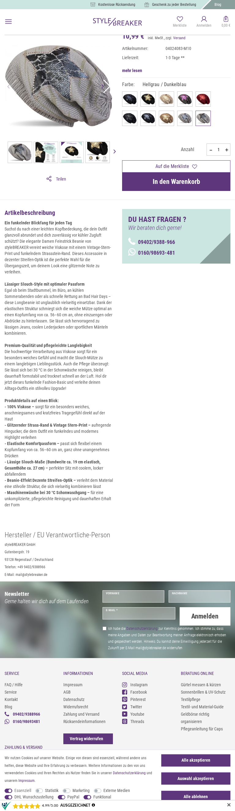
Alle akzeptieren (195, 760)
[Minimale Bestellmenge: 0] (210, 150)
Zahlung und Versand (81, 714)
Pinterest (138, 699)
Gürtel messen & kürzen (201, 684)
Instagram (139, 684)
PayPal (73, 796)
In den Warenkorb (176, 181)
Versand (179, 38)
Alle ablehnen (196, 796)
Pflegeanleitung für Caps (202, 728)
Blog (217, 4)
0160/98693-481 (156, 252)
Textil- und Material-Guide (202, 706)
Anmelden (204, 616)
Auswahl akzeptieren (195, 778)
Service (11, 692)
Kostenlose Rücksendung (116, 4)
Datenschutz (73, 699)
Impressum (73, 684)
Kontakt (11, 699)
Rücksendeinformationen (84, 721)
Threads (137, 721)
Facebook (138, 692)
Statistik (51, 790)
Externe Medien (116, 790)
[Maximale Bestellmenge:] (226, 150)
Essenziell (22, 790)
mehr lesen (132, 70)
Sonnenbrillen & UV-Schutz (203, 692)
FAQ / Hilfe (14, 684)
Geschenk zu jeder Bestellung (174, 4)
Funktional (102, 796)
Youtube (137, 714)
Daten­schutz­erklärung (129, 773)
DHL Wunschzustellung (34, 796)
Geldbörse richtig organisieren (195, 718)
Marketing (81, 790)
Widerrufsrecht (75, 706)
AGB (67, 692)
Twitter (136, 706)
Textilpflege (190, 699)
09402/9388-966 (156, 242)
